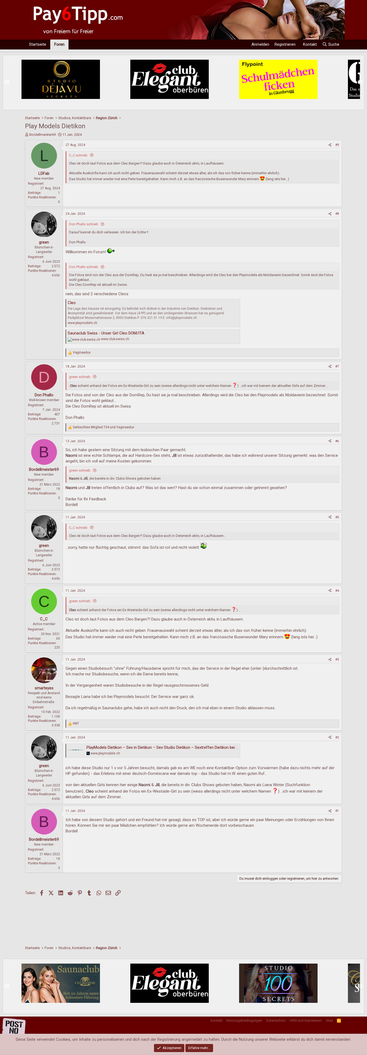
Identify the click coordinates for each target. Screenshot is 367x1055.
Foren (59, 44)
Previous (7, 82)
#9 (337, 145)
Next (360, 82)
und (103, 427)
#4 (337, 591)
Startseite (37, 44)
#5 (337, 517)
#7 (337, 366)
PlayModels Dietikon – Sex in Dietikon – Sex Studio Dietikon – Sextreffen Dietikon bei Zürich (167, 747)
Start (329, 1020)
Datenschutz (276, 1020)
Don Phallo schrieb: (84, 224)
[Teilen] (329, 145)
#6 (337, 441)
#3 (337, 659)
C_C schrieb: (78, 155)
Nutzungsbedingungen (244, 1020)
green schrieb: (80, 377)
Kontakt (217, 1020)
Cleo (72, 302)
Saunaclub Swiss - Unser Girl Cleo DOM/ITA (106, 333)
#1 (337, 811)
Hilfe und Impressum (306, 1020)
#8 (337, 214)
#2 (337, 737)
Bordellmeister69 (42, 135)
